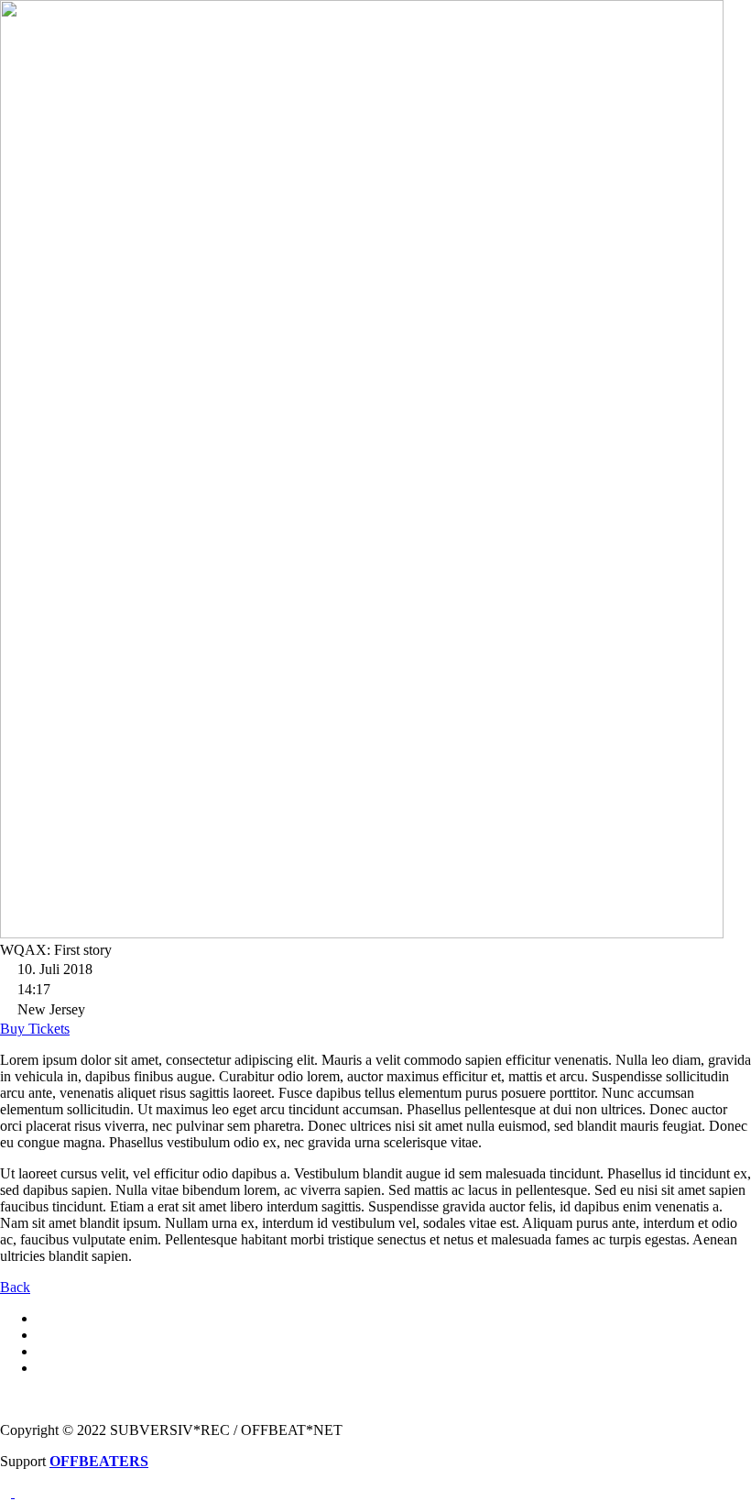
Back (15, 1287)
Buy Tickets (35, 1028)
